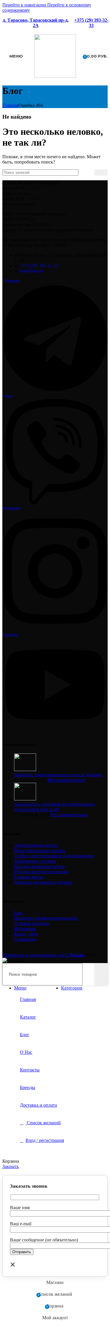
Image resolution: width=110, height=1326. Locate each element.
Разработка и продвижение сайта (43, 955)
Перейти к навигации (24, 4)
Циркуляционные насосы (39, 850)
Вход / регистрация (45, 1140)
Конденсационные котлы (39, 866)
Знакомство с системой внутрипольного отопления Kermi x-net (54, 807)
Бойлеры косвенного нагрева (43, 882)
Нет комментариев (66, 780)
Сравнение (25, 939)
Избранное (25, 928)
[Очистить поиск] (89, 172)
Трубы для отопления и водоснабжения (53, 855)
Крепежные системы (35, 861)
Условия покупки (31, 923)
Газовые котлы (29, 876)
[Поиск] (101, 172)
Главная (10, 105)
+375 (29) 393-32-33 (91, 23)
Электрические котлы (36, 845)
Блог (18, 912)
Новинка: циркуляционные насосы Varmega (58, 774)
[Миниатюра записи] (25, 769)
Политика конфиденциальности (46, 918)
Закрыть (10, 1166)
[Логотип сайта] (55, 76)
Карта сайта (26, 933)
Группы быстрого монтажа (41, 871)
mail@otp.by (31, 270)
